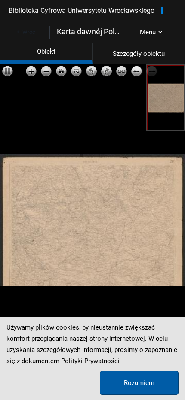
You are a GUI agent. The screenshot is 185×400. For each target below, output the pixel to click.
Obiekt (46, 51)
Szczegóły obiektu (139, 54)
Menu (148, 32)
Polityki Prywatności (90, 361)
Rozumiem (139, 383)
